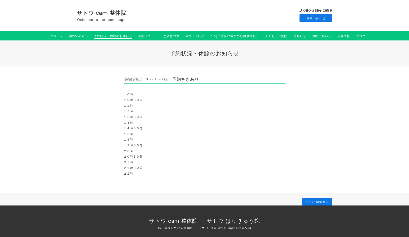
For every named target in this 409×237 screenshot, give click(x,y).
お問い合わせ (315, 18)
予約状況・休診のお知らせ (113, 36)
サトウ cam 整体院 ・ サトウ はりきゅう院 (204, 221)
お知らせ (299, 36)
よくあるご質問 (276, 36)
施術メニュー (147, 36)
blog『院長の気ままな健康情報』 (234, 36)
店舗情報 (343, 36)
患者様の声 (171, 36)
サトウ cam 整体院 (101, 13)
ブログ (361, 36)
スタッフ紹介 (194, 36)
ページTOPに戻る (317, 201)
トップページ (53, 36)
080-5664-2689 (317, 11)
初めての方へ (78, 36)
